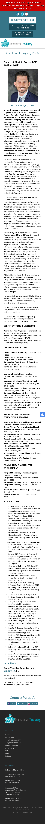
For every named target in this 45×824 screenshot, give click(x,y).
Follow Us (23, 704)
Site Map (15, 812)
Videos (7, 751)
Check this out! (10, 663)
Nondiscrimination (26, 812)
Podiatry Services (11, 745)
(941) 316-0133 (22, 33)
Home (7, 735)
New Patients (10, 748)
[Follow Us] (22, 14)
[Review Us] (26, 14)
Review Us (34, 704)
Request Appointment (22, 20)
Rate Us (8, 756)
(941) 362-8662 (22, 27)
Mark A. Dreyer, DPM (14, 740)
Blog (7, 753)
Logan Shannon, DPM (14, 743)
